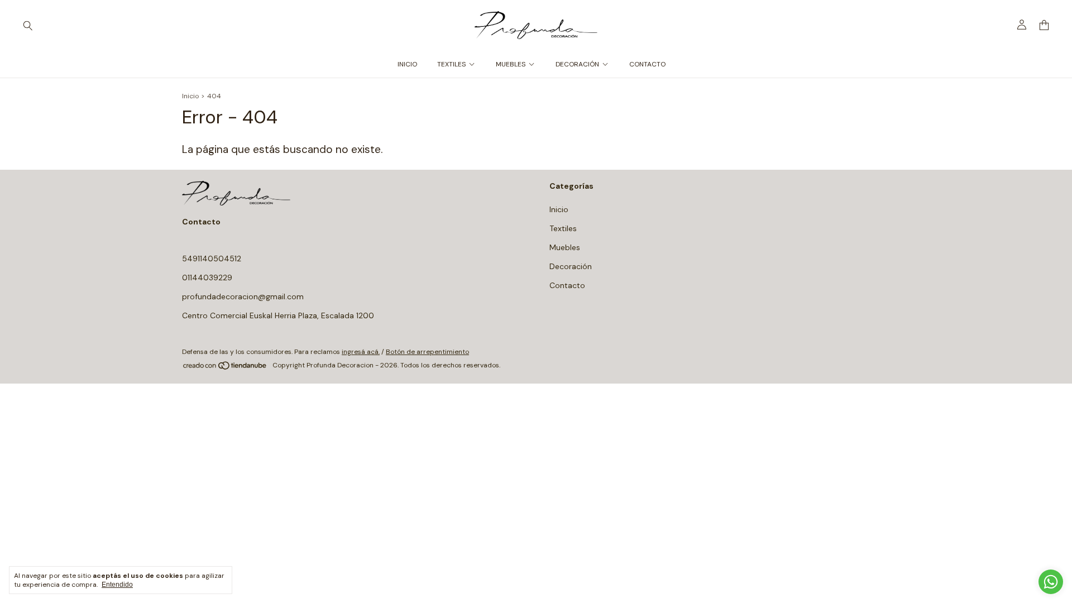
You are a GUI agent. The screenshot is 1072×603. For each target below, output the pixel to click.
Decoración (577, 64)
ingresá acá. (361, 351)
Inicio (407, 64)
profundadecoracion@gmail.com (243, 296)
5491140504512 (211, 258)
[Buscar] (28, 25)
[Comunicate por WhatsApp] (1050, 582)
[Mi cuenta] (1021, 25)
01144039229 (207, 277)
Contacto (647, 64)
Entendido (117, 584)
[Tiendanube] (225, 367)
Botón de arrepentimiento (427, 351)
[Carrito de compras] (1044, 25)
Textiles (451, 64)
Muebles (510, 64)
